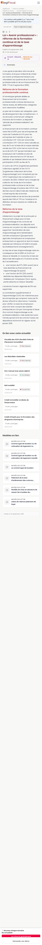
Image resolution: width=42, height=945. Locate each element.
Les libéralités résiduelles (14, 356)
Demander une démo (21, 941)
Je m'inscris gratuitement (21, 936)
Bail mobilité (9, 385)
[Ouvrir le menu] (38, 2)
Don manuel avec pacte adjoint (17, 371)
